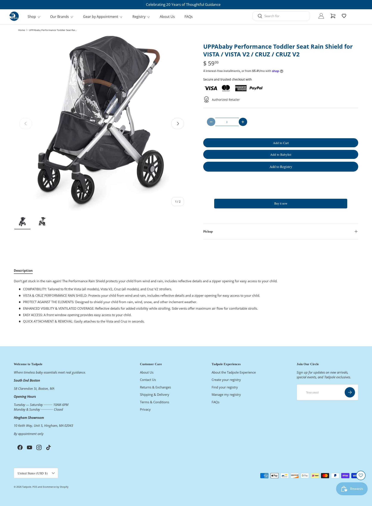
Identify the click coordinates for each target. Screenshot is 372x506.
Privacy (145, 409)
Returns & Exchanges (155, 387)
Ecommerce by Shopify (55, 486)
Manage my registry (226, 394)
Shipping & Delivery (154, 394)
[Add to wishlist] (361, 475)
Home (21, 30)
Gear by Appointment (100, 16)
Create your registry (226, 379)
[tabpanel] (186, 301)
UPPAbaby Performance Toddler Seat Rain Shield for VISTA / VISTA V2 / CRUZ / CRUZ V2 (53, 30)
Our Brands (59, 16)
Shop (32, 16)
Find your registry (225, 387)
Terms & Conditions (154, 402)
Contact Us (148, 379)
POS (35, 486)
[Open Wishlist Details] (344, 16)
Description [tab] (23, 270)
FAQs (188, 16)
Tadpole (26, 486)
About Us (167, 16)
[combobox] (281, 16)
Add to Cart (281, 143)
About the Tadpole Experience (234, 372)
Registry (139, 16)
